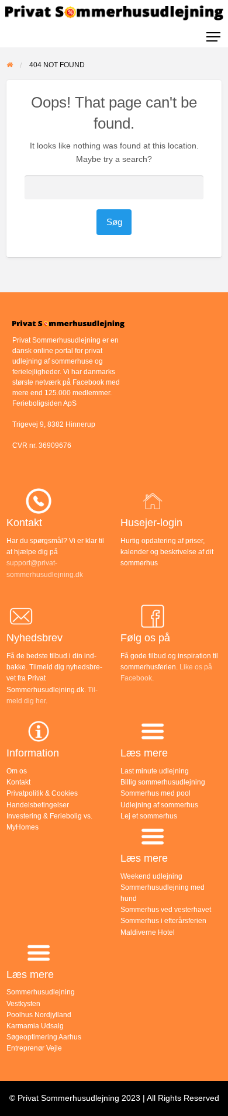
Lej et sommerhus (148, 816)
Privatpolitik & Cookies (42, 793)
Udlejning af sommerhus (159, 805)
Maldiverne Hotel (147, 932)
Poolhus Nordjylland (38, 1015)
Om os (16, 771)
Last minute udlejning (154, 771)
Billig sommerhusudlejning (162, 782)
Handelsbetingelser (37, 805)
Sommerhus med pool (155, 793)
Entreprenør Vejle (34, 1048)
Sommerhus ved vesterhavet (165, 910)
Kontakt (18, 782)
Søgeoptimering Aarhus (43, 1037)
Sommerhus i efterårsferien (163, 921)
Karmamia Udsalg (35, 1026)
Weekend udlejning (151, 876)
